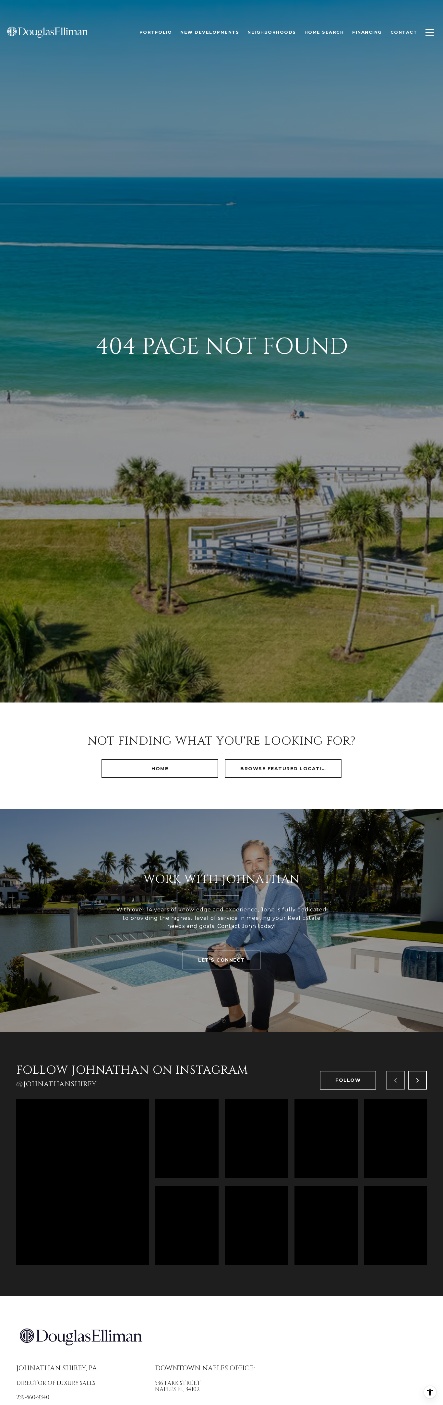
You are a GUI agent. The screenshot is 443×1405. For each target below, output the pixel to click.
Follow (348, 1080)
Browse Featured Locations (287, 768)
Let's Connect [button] (221, 960)
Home (159, 768)
